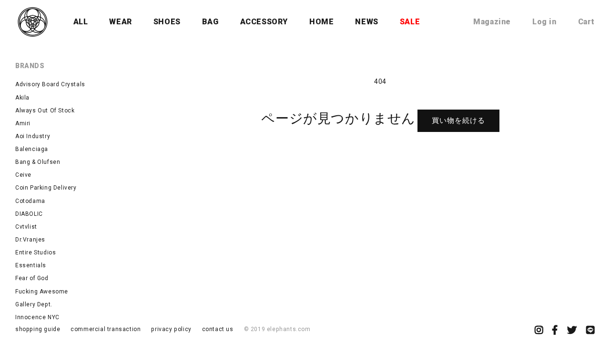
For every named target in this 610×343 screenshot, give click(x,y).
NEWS (366, 21)
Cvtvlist (26, 226)
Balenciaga (31, 149)
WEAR (120, 21)
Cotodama (30, 201)
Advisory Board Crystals (50, 84)
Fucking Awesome (41, 291)
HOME (321, 21)
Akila (22, 97)
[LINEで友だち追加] (590, 331)
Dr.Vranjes (30, 239)
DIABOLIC (29, 214)
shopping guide (37, 329)
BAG (210, 21)
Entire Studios (35, 252)
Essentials (30, 265)
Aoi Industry (32, 136)
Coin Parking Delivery (46, 187)
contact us (218, 329)
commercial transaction (106, 329)
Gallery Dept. (33, 304)
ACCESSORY (264, 21)
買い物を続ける (458, 120)
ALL (80, 21)
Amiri (22, 123)
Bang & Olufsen (37, 162)
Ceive (23, 175)
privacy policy (171, 329)
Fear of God (32, 278)
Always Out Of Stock (44, 110)
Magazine (492, 21)
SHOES (167, 21)
